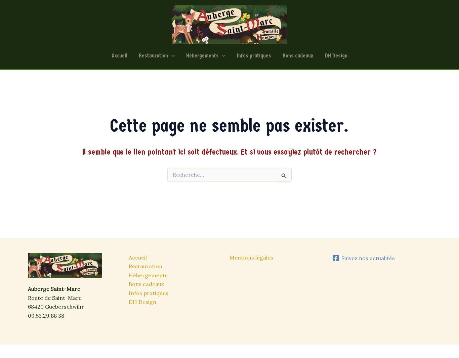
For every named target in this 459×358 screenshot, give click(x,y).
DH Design (336, 55)
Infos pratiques (254, 55)
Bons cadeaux (298, 55)
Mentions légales (251, 257)
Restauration (153, 55)
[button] (171, 55)
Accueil (119, 55)
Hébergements (202, 55)
